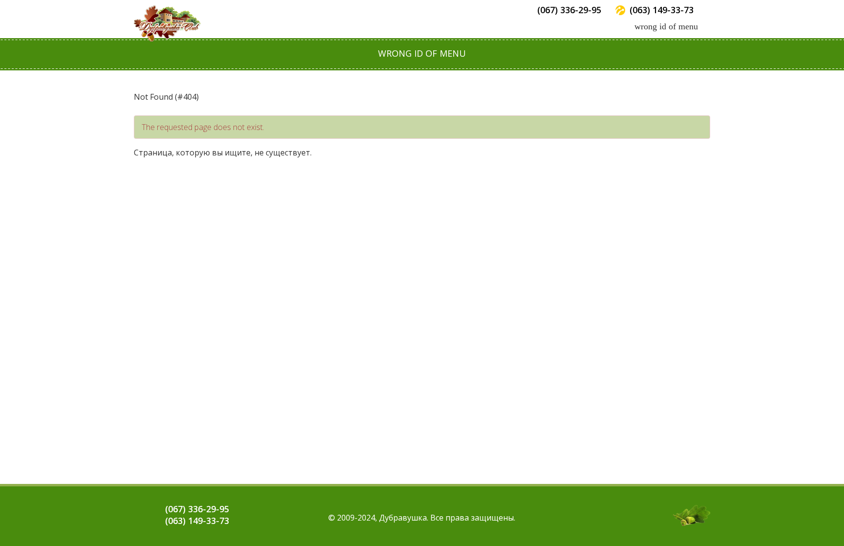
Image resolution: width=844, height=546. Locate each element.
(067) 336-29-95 (569, 9)
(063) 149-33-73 (662, 9)
